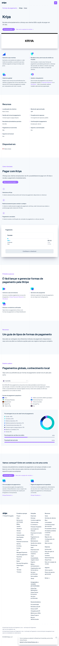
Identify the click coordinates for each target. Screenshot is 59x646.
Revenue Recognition (22, 563)
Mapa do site (48, 537)
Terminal (19, 570)
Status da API (34, 609)
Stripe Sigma (20, 565)
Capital (18, 526)
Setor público (34, 576)
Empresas (33, 516)
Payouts (19, 559)
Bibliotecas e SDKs (36, 613)
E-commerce (34, 524)
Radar (18, 561)
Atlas (18, 518)
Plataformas (34, 545)
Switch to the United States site (29, 642)
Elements (19, 539)
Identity (19, 543)
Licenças (47, 535)
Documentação (8, 29)
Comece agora (8, 475)
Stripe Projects (35, 615)
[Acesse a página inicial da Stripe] (4, 513)
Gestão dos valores (36, 543)
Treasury (19, 572)
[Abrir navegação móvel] (55, 2)
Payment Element (47, 82)
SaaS (32, 547)
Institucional (48, 549)
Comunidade (48, 522)
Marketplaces (34, 541)
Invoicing (19, 546)
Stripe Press (48, 560)
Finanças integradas (36, 526)
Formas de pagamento (9, 8)
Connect (19, 533)
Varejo (32, 578)
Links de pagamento (22, 554)
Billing (18, 524)
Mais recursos (48, 543)
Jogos (32, 556)
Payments (19, 556)
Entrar (46, 578)
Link (18, 550)
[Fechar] (56, 638)
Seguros (33, 562)
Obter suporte (49, 570)
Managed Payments (22, 552)
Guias (46, 516)
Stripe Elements (7, 495)
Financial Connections (22, 541)
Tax (18, 567)
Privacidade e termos (50, 528)
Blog (46, 520)
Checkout (33, 84)
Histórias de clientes (50, 518)
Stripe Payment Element (17, 297)
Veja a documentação (10, 182)
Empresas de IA (35, 549)
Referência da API (35, 606)
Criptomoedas (20, 535)
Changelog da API (35, 611)
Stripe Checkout (35, 495)
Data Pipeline (20, 537)
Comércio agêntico (36, 520)
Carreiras (47, 555)
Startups (33, 518)
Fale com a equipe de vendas (24, 29)
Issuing (18, 548)
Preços (18, 516)
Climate (19, 530)
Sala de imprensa (49, 557)
